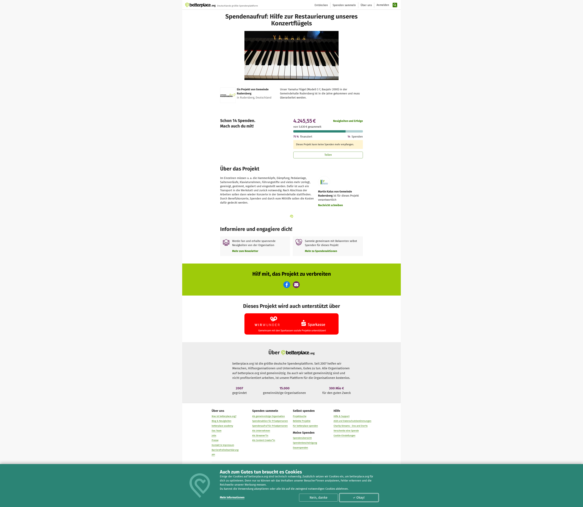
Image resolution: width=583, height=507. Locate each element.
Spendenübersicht (302, 438)
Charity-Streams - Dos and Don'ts (351, 425)
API (213, 454)
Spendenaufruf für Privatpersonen (270, 425)
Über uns (366, 5)
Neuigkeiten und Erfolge (348, 121)
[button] (286, 284)
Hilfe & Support (341, 416)
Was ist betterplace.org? (224, 416)
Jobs (214, 435)
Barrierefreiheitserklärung (225, 450)
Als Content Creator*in (263, 440)
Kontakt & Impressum (223, 445)
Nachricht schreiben (330, 205)
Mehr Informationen (232, 497)
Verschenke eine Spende (346, 430)
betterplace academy (222, 425)
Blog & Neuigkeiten (221, 421)
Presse (215, 440)
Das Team (217, 430)
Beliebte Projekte (301, 421)
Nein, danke (318, 498)
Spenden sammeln (344, 5)
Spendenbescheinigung (305, 442)
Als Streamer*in (260, 435)
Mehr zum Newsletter (245, 251)
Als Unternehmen (261, 430)
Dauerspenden (300, 447)
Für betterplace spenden (305, 425)
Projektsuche (299, 416)
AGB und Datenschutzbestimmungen (352, 421)
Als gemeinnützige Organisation (268, 416)
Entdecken (321, 5)
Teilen (328, 155)
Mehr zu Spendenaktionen (321, 251)
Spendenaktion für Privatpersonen (270, 421)
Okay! (360, 498)
